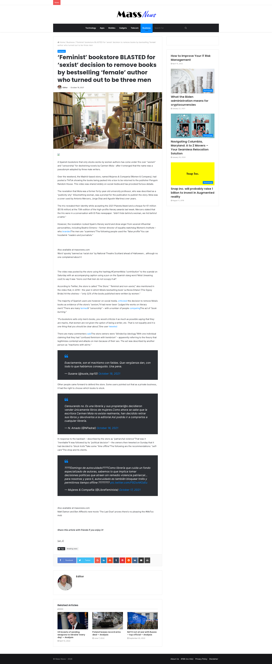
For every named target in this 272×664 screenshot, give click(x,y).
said (89, 333)
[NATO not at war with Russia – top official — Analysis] (142, 620)
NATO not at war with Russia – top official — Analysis (142, 633)
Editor (65, 87)
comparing (135, 308)
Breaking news (72, 549)
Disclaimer (213, 659)
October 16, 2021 (107, 428)
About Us (175, 659)
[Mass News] (136, 14)
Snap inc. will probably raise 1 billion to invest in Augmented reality (192, 193)
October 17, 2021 (130, 489)
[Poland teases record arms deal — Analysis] (107, 620)
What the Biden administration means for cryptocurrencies (189, 101)
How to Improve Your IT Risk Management (191, 58)
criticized (122, 300)
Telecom (135, 28)
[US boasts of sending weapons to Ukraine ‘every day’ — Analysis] (73, 620)
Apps (102, 28)
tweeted (113, 326)
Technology (90, 28)
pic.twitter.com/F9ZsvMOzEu (128, 482)
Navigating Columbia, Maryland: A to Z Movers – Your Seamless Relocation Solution (190, 147)
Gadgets (123, 28)
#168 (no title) (187, 659)
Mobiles (111, 28)
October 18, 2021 (109, 373)
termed (84, 308)
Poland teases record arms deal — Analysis (106, 633)
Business (147, 28)
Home (62, 42)
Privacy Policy (201, 659)
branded (66, 231)
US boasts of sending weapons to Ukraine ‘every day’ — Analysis (71, 635)
